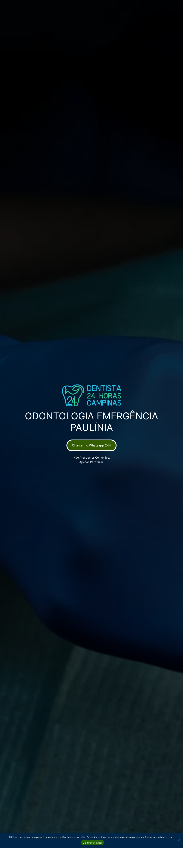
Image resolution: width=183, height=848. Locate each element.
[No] (178, 840)
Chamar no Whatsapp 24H (91, 445)
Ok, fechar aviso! (92, 842)
